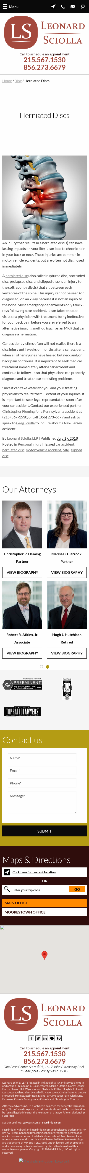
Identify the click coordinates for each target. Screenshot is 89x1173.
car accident (65, 444)
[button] (44, 955)
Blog (18, 80)
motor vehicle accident (43, 450)
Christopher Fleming (18, 411)
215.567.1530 (44, 59)
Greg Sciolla (25, 423)
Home (7, 80)
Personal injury (30, 444)
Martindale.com (51, 1122)
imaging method (33, 328)
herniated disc (16, 275)
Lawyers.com (31, 1122)
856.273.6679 (44, 67)
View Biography (22, 572)
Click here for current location (34, 872)
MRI (66, 450)
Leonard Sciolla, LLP (22, 438)
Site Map (9, 1115)
